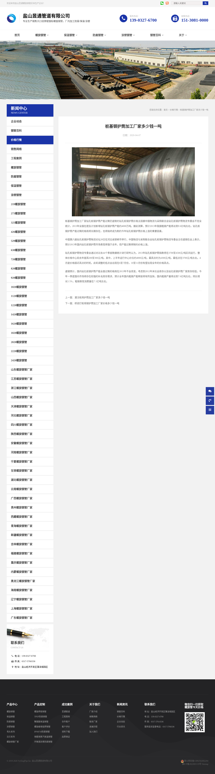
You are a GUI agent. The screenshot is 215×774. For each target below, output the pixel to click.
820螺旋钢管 (18, 268)
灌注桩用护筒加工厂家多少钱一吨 (92, 297)
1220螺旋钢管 (19, 305)
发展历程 (93, 727)
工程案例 (16, 158)
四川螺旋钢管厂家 (21, 424)
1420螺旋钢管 (19, 314)
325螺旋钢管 (18, 222)
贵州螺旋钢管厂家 (21, 507)
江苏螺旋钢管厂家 (21, 378)
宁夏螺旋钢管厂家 (21, 461)
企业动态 (16, 121)
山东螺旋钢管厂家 (21, 369)
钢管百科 (155, 35)
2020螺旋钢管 (19, 341)
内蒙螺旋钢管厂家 (21, 571)
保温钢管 (69, 35)
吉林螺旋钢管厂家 (21, 544)
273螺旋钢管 (18, 213)
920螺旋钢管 (18, 277)
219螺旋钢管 (18, 204)
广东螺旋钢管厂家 (21, 617)
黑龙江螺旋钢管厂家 (23, 580)
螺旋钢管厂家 (13, 742)
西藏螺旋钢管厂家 (21, 516)
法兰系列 (11, 737)
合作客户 (66, 722)
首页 (17, 35)
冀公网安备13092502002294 (196, 761)
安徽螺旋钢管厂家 (21, 443)
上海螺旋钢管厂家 (21, 608)
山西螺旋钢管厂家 (21, 397)
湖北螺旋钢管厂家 (21, 479)
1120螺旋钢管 (19, 296)
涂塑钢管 (126, 35)
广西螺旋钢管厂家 (21, 498)
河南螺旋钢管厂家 (21, 452)
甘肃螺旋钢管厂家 (21, 470)
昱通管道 (66, 711)
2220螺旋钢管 (19, 351)
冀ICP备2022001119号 (191, 764)
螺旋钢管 (40, 35)
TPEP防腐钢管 (40, 717)
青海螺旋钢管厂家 (21, 525)
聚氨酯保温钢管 (41, 722)
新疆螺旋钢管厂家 (21, 535)
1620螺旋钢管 (19, 323)
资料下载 (66, 732)
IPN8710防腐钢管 (42, 732)
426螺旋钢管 (18, 231)
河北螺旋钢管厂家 (21, 415)
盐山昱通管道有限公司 (42, 761)
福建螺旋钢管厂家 (21, 553)
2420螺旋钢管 (19, 360)
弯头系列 (11, 732)
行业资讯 (121, 727)
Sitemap (205, 764)
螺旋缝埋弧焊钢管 (42, 727)
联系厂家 (93, 722)
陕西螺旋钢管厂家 (21, 433)
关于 (181, 35)
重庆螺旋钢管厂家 (21, 562)
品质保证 (66, 737)
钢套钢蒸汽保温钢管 (43, 737)
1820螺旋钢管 (19, 332)
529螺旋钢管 (18, 240)
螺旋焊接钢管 (40, 711)
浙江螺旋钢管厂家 (21, 388)
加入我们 (93, 732)
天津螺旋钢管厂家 (21, 406)
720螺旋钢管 (18, 259)
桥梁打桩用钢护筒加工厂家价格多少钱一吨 (97, 303)
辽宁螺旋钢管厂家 (21, 599)
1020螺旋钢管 (19, 286)
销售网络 (16, 149)
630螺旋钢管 (18, 250)
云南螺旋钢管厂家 (21, 489)
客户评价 (66, 727)
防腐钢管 (98, 35)
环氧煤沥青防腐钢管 (43, 742)
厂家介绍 (93, 711)
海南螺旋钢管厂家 (21, 590)
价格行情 (16, 139)
